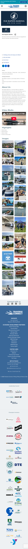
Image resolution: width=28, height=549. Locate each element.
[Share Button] (15, 34)
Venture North (14, 346)
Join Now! (23, 2)
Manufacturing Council (14, 330)
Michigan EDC (14, 332)
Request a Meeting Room (14, 322)
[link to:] (10, 392)
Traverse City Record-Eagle (14, 356)
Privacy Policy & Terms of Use (20, 376)
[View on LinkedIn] (3, 66)
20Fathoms (14, 341)
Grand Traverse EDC (14, 326)
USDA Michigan (14, 344)
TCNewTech (14, 342)
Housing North (14, 328)
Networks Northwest (14, 335)
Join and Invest (14, 320)
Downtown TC (14, 351)
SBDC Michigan (14, 339)
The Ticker (14, 358)
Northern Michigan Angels (14, 337)
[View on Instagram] (8, 66)
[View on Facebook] (6, 66)
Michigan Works (14, 333)
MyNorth (14, 353)
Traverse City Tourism (14, 354)
